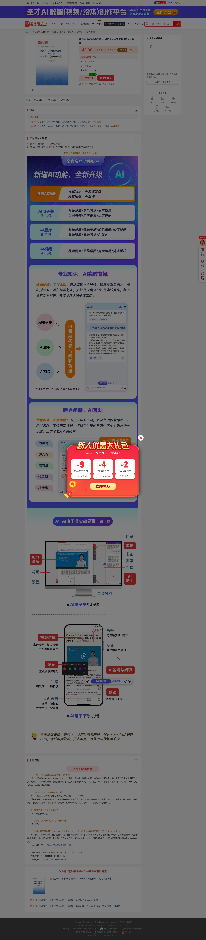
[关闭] (141, 438)
